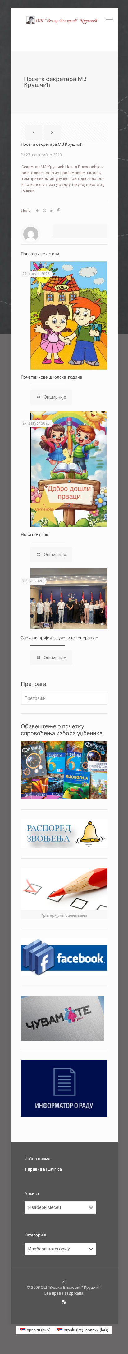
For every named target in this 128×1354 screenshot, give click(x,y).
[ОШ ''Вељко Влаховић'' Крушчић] (64, 20)
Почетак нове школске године (51, 377)
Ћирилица (35, 1169)
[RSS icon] (64, 1302)
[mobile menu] (109, 20)
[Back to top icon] (64, 1281)
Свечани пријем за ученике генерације (59, 637)
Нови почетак (34, 534)
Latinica (55, 1169)
